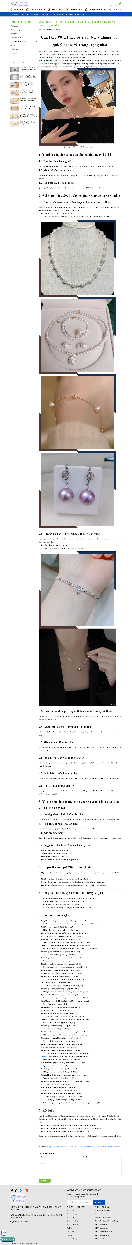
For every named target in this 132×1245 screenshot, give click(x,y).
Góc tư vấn (14, 49)
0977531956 (23, 1222)
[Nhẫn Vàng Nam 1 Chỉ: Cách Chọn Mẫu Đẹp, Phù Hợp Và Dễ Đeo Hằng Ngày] (14, 77)
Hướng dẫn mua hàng (102, 1210)
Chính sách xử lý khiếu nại (104, 1232)
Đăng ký (99, 1202)
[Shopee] (26, 1190)
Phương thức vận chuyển (103, 1217)
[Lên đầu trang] (126, 1235)
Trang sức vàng (74, 9)
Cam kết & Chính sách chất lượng (106, 1221)
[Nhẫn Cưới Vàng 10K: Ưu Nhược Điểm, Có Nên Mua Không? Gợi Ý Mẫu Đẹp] (14, 69)
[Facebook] (11, 1191)
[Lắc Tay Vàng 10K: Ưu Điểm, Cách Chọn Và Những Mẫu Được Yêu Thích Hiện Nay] (14, 93)
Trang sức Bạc (56, 9)
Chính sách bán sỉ (101, 1239)
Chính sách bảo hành (102, 1224)
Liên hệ (12, 53)
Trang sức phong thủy (96, 9)
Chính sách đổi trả (101, 1228)
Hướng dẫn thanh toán (103, 1214)
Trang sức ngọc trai (36, 9)
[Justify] (109, 5)
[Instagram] (16, 1191)
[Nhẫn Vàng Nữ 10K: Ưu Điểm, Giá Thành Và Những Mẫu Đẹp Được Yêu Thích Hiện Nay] (14, 124)
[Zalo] (21, 1190)
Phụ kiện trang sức (16, 57)
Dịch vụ (114, 9)
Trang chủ (17, 9)
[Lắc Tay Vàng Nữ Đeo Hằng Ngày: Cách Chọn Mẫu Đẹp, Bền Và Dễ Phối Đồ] (14, 85)
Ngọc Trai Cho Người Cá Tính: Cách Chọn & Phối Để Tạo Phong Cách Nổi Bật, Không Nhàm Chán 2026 (84, 1147)
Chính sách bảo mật (102, 1235)
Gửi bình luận (45, 1180)
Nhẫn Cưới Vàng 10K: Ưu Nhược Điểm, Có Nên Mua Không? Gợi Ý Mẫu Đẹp (28, 69)
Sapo (39, 1243)
